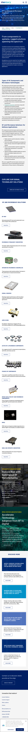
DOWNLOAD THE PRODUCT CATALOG (17, 189)
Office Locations (5, 702)
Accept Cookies (20, 729)
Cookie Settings (11, 729)
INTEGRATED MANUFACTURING (10, 501)
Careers (3, 705)
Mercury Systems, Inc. (6, 708)
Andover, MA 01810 (5, 714)
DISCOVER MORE (7, 545)
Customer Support (5, 699)
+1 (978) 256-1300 (5, 716)
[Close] (25, 721)
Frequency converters (10, 105)
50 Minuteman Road (6, 711)
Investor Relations (5, 697)
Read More (8, 580)
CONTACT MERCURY (8, 682)
